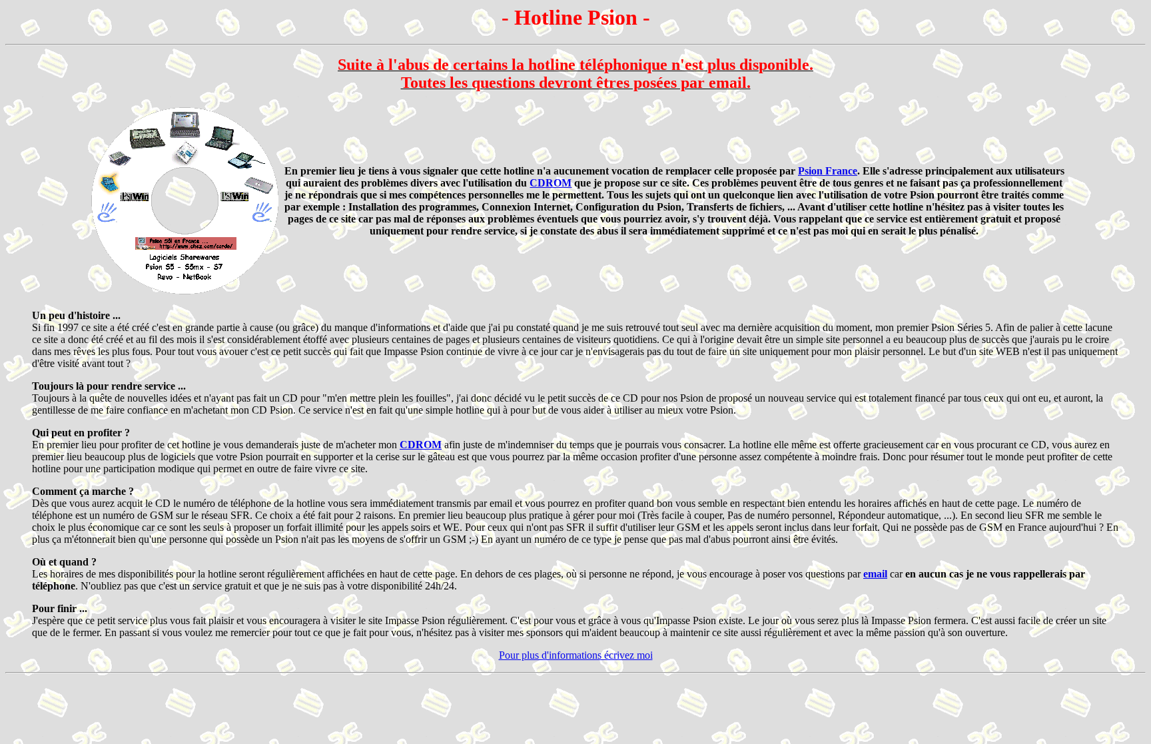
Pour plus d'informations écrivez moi (576, 655)
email (875, 573)
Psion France (827, 171)
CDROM (551, 182)
